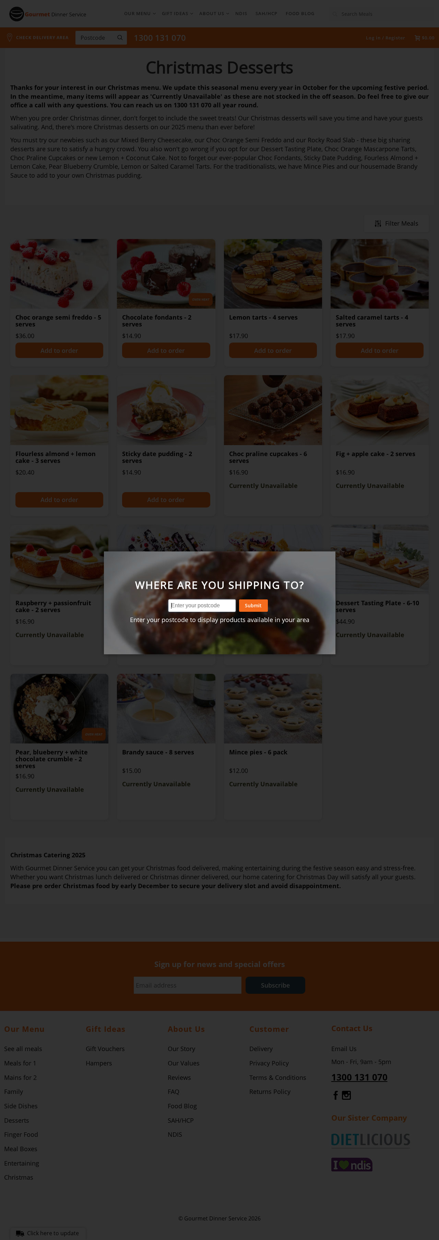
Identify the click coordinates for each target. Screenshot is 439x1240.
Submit (253, 605)
